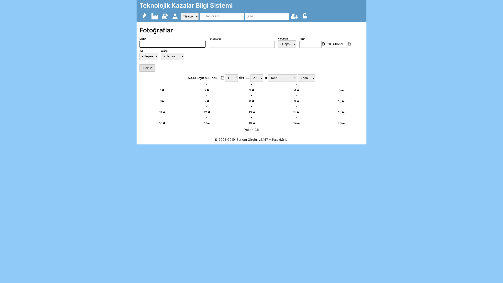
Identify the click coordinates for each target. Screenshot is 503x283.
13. (251, 112)
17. (205, 123)
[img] (239, 77)
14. (295, 112)
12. (206, 112)
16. (161, 123)
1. (161, 90)
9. (295, 101)
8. (250, 101)
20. (340, 123)
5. (340, 90)
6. (161, 101)
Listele (147, 68)
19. (295, 123)
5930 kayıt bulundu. (203, 78)
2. (205, 90)
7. (206, 101)
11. (161, 112)
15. (340, 112)
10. (340, 101)
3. (250, 90)
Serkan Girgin (247, 140)
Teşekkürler (280, 140)
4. (295, 90)
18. (251, 123)
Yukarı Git (251, 130)
